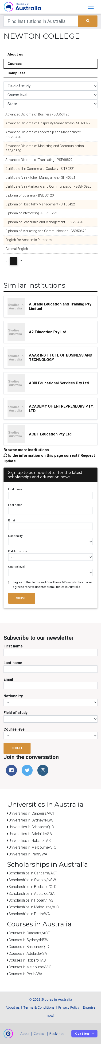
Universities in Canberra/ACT (31, 813)
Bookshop (57, 1033)
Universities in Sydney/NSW (30, 820)
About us (15, 54)
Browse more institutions (26, 449)
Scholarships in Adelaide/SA (31, 893)
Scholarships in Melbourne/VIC (33, 907)
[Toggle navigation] (91, 6)
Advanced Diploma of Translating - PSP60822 (39, 160)
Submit (21, 598)
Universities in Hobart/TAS (29, 840)
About (25, 1033)
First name (15, 489)
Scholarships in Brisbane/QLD (32, 886)
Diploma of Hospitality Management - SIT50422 (40, 204)
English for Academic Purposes (28, 240)
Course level (16, 567)
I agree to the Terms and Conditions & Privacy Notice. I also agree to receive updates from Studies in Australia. (52, 584)
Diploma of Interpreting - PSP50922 (31, 213)
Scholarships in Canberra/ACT (32, 873)
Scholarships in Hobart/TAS (30, 900)
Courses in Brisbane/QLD (28, 946)
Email (12, 520)
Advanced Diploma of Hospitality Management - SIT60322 (47, 123)
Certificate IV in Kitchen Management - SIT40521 (40, 177)
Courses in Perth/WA (25, 973)
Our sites (82, 1034)
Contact (40, 1033)
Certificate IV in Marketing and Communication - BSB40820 (48, 186)
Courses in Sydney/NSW (28, 939)
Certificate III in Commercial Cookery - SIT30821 (40, 169)
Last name (15, 505)
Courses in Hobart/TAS (27, 960)
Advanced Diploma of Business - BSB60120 (37, 114)
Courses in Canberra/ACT (29, 933)
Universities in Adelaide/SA (30, 833)
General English (16, 249)
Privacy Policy (68, 1007)
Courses (15, 63)
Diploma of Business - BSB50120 (29, 195)
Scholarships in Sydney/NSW (32, 879)
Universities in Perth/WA (27, 854)
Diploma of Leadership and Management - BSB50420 (44, 222)
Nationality (15, 536)
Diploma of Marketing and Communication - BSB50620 (45, 231)
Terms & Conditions (38, 1007)
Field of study (17, 551)
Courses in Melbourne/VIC (29, 967)
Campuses (16, 73)
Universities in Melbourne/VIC (32, 847)
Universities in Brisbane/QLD (31, 827)
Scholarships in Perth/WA (29, 913)
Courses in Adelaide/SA (27, 953)
